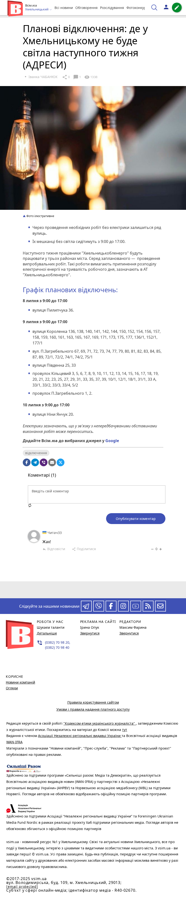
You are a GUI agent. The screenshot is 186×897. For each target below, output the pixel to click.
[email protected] (22, 886)
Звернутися (90, 633)
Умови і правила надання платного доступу (93, 709)
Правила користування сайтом (93, 702)
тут (124, 729)
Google (112, 440)
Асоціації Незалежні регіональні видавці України (80, 735)
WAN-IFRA (14, 742)
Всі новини (63, 7)
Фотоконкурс (137, 7)
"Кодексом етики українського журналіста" (99, 723)
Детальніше (47, 633)
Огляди (12, 688)
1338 (90, 77)
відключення (36, 453)
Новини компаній (20, 682)
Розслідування (112, 7)
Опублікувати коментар (136, 518)
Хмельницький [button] (37, 9)
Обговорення (86, 7)
